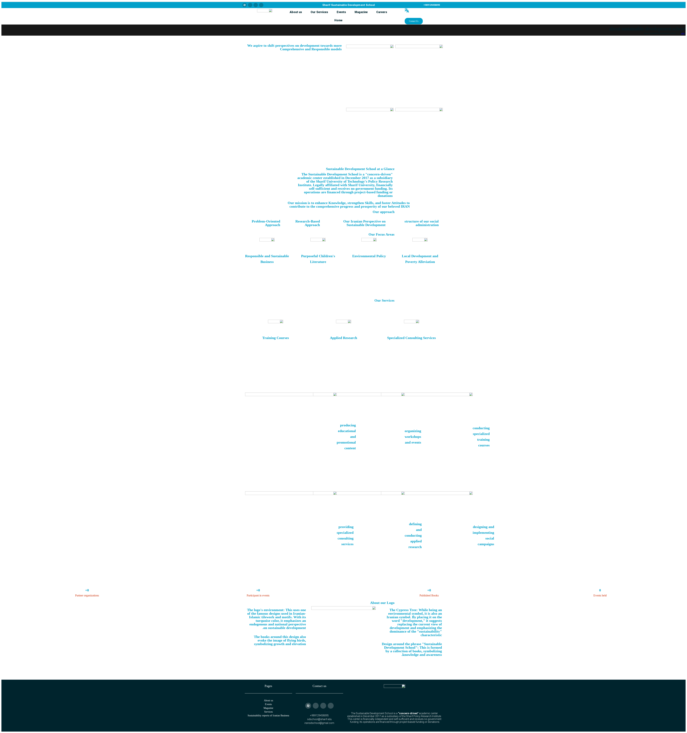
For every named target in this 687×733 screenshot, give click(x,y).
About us (296, 12)
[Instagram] (250, 5)
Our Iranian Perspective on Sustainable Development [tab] (364, 223)
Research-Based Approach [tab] (307, 223)
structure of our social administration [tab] (422, 223)
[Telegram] (256, 5)
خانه (683, 33)
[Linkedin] (261, 5)
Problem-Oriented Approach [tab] (266, 223)
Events (341, 12)
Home (338, 20)
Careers (381, 12)
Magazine (361, 12)
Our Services (319, 12)
